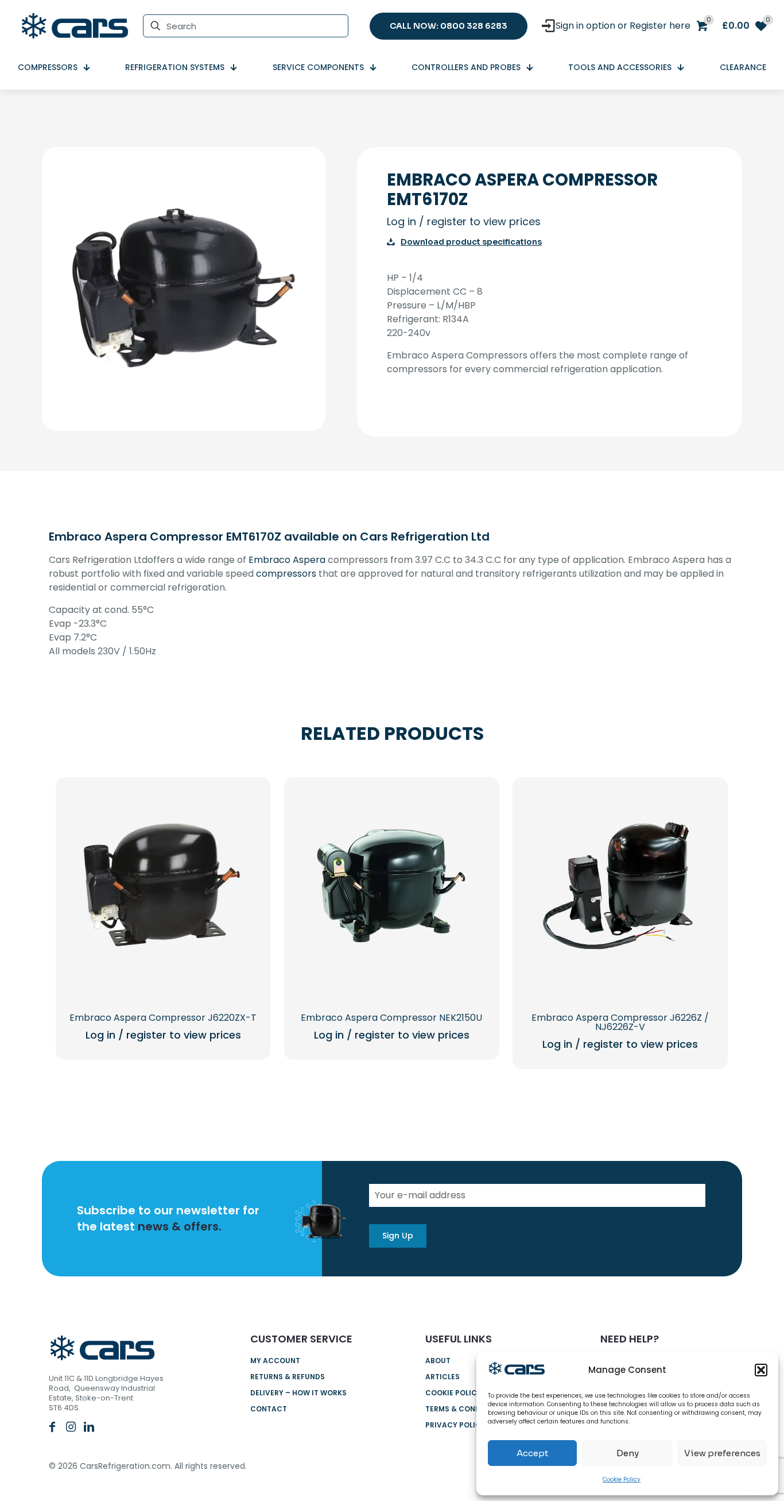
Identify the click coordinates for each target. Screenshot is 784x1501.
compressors (286, 573)
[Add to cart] (240, 807)
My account (275, 1360)
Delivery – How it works (298, 1393)
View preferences (722, 1453)
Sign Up (397, 1235)
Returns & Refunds (287, 1377)
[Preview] (240, 881)
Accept (532, 1453)
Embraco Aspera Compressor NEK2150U (391, 1017)
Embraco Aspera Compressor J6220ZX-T (163, 1017)
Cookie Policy (622, 1479)
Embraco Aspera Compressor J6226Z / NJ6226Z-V (620, 1022)
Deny (627, 1453)
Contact (268, 1409)
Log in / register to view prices (464, 221)
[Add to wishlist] (240, 856)
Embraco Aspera (287, 559)
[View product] (240, 831)
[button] (761, 1370)
